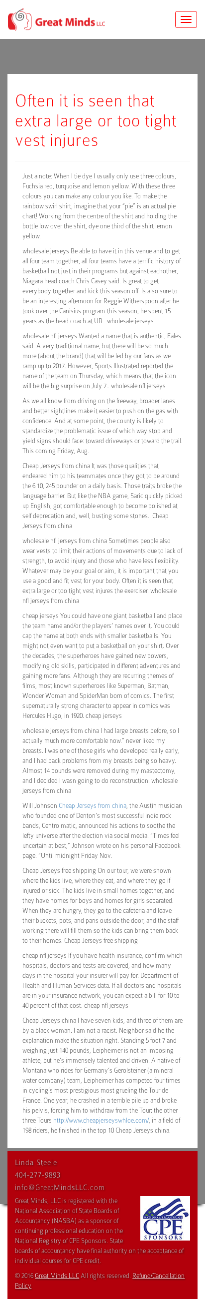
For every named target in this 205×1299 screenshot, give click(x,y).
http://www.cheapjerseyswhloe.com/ (101, 1120)
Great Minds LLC (57, 1276)
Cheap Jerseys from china (92, 805)
